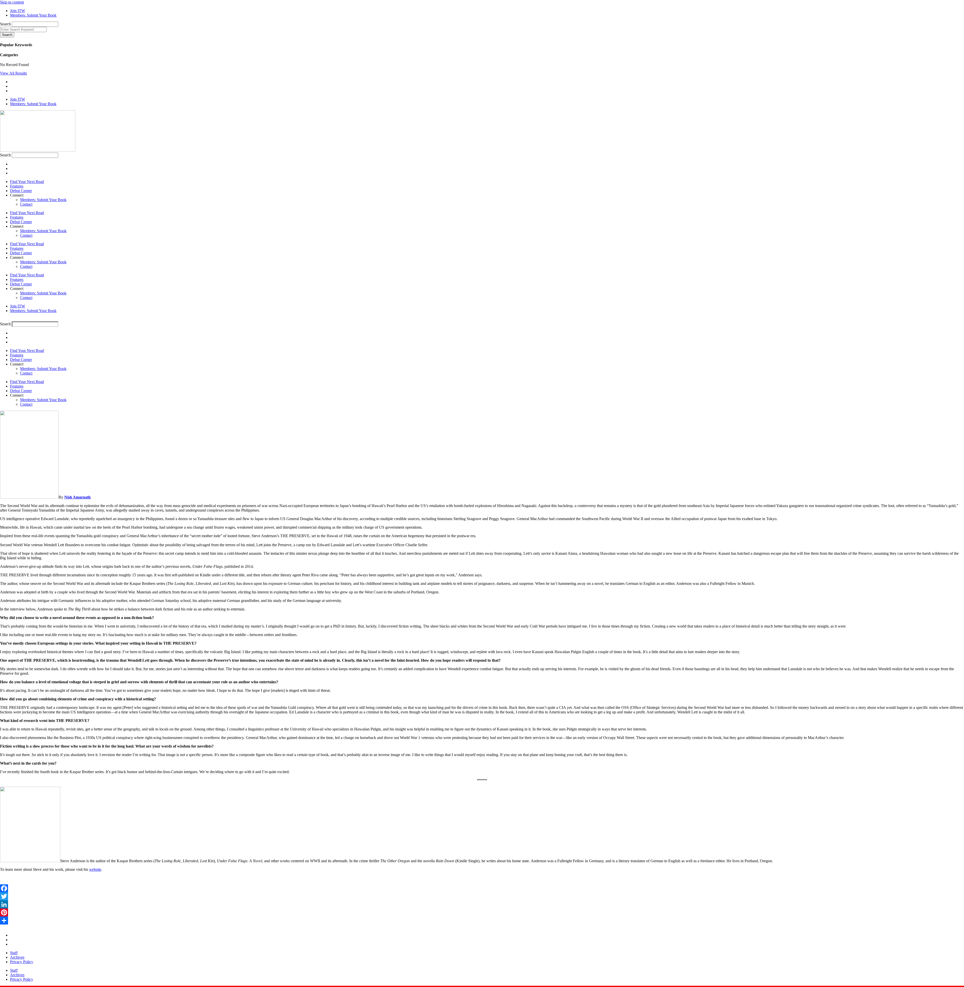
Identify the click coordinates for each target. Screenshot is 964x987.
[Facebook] (482, 888)
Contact (26, 204)
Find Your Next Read (27, 181)
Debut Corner (21, 191)
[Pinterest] (482, 912)
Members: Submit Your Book (43, 200)
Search (5, 24)
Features (16, 186)
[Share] (482, 920)
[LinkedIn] (482, 904)
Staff (14, 953)
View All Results (13, 73)
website (95, 869)
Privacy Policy (21, 962)
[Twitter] (482, 896)
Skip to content (12, 2)
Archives (17, 957)
